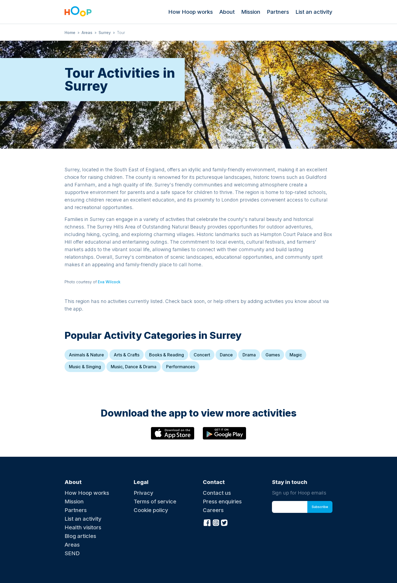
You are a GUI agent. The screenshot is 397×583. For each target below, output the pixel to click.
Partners (278, 12)
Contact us (217, 493)
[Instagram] (215, 522)
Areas (87, 32)
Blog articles (80, 536)
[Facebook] (207, 522)
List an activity (313, 12)
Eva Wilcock (109, 281)
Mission (250, 12)
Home (70, 32)
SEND (72, 553)
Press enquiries (222, 501)
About (227, 12)
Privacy (143, 493)
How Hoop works (190, 12)
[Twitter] (224, 522)
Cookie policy (151, 510)
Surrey (105, 32)
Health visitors (83, 527)
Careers (213, 510)
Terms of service (155, 501)
